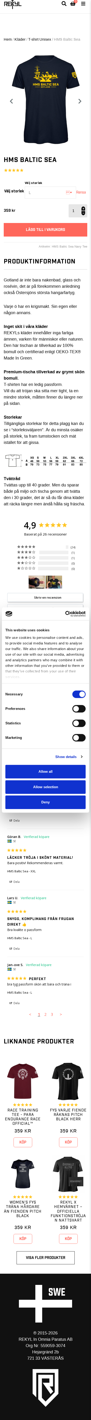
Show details (66, 757)
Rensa (81, 192)
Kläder (19, 39)
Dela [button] (16, 821)
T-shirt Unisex (39, 39)
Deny (45, 802)
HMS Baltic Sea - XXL (21, 871)
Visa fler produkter (45, 1258)
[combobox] (50, 193)
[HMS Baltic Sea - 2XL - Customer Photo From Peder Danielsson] (37, 582)
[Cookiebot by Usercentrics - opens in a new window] (65, 614)
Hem (8, 39)
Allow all (45, 771)
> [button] (61, 1014)
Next (81, 101)
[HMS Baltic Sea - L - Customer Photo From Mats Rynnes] (54, 582)
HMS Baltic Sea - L (19, 938)
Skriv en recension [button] (47, 597)
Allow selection (45, 787)
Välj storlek (14, 191)
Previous (11, 101)
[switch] (79, 708)
